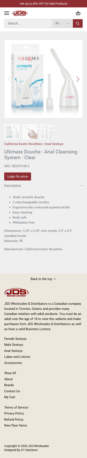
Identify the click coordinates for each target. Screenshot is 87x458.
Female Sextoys (15, 339)
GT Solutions (29, 450)
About (8, 379)
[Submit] (78, 23)
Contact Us (12, 391)
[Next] (77, 79)
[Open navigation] (6, 13)
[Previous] (9, 79)
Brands (9, 385)
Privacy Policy (14, 413)
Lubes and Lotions (17, 357)
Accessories (13, 363)
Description (12, 186)
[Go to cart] (78, 13)
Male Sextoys (13, 345)
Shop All (10, 373)
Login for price (17, 176)
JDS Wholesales (38, 446)
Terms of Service (16, 407)
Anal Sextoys (54, 144)
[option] (43, 79)
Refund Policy (13, 419)
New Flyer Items (15, 425)
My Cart (9, 397)
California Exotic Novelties (23, 144)
